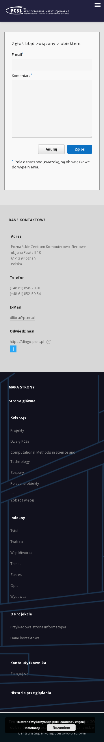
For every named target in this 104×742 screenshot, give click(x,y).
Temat (15, 563)
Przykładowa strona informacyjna (38, 627)
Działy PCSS (19, 441)
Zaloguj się (19, 673)
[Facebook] (13, 349)
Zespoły (17, 472)
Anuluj (51, 149)
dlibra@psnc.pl (22, 317)
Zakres (16, 574)
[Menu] (97, 4)
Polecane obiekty (24, 483)
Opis (14, 585)
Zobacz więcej (22, 500)
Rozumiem (61, 727)
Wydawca (18, 596)
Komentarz (22, 75)
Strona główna (22, 401)
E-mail (17, 54)
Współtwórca (21, 552)
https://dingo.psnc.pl (27, 341)
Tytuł (14, 530)
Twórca (16, 541)
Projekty (17, 430)
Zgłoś (80, 149)
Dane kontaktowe (25, 638)
